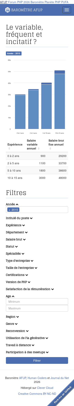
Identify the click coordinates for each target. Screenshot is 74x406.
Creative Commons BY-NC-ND (37, 394)
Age (9, 296)
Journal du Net (60, 378)
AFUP (3, 2)
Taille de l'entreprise (20, 267)
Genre (10, 323)
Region (11, 316)
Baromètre (37, 2)
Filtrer (37, 360)
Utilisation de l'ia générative (25, 337)
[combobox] (37, 209)
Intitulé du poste (18, 218)
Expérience (14, 225)
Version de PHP (17, 281)
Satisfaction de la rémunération (28, 289)
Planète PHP (52, 2)
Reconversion (16, 330)
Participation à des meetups (26, 352)
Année (11, 204)
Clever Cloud (45, 388)
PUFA (64, 2)
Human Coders (37, 378)
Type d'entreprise (18, 260)
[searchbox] (26, 209)
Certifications (15, 274)
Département (15, 232)
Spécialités (14, 253)
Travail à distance (19, 345)
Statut (10, 246)
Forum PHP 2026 (19, 2)
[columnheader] (15, 144)
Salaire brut (14, 239)
